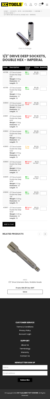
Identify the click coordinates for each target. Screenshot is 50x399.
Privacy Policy (25, 330)
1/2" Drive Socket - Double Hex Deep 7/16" (16, 90)
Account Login (25, 334)
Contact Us (25, 356)
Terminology (25, 348)
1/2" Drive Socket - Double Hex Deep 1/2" (17, 104)
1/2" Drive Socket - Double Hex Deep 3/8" (16, 75)
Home (6, 11)
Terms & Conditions (25, 327)
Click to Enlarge (24, 48)
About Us (25, 345)
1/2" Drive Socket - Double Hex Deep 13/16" (16, 179)
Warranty (25, 352)
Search (26, 4)
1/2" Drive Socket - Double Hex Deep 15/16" (16, 210)
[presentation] (39, 234)
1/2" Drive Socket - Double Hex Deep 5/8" (16, 133)
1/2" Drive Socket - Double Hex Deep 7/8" (16, 194)
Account (30, 4)
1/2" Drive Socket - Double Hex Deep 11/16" (16, 149)
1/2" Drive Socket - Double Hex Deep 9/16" (16, 118)
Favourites (35, 4)
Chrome (37, 11)
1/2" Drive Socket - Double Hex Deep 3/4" (16, 164)
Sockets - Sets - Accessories (21, 11)
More (25, 292)
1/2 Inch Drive (8, 13)
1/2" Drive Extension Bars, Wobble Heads (25, 282)
